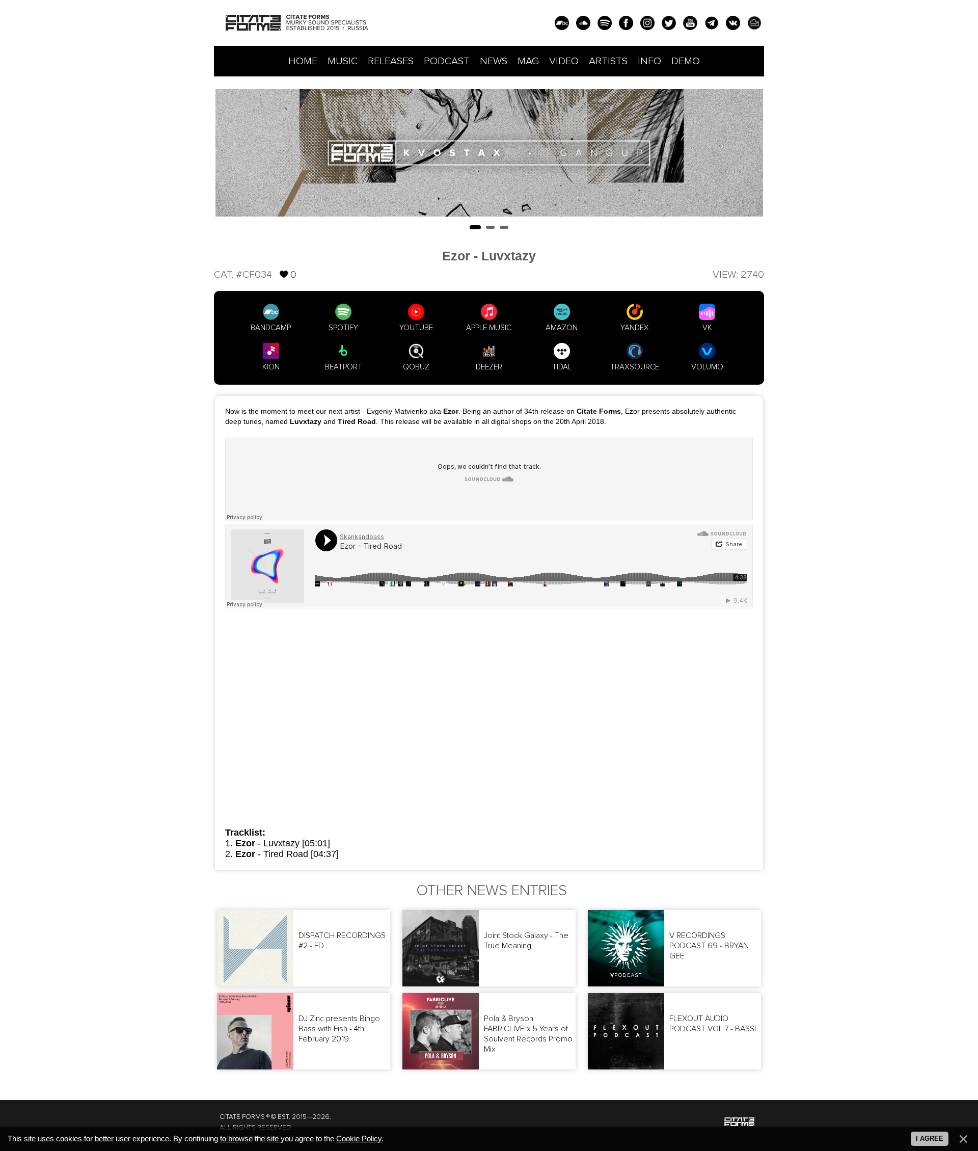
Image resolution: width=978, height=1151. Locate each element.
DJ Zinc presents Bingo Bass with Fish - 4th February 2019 (339, 1028)
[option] (489, 153)
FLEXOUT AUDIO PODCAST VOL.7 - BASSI (712, 1023)
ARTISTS (608, 61)
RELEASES (391, 61)
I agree (929, 1138)
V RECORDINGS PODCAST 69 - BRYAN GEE (709, 945)
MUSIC (343, 61)
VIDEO (564, 61)
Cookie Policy (359, 1139)
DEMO (685, 61)
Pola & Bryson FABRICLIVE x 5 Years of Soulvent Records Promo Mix (528, 1033)
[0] (284, 266)
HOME (302, 61)
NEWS (493, 61)
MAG (528, 61)
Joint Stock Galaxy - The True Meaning (526, 940)
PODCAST (447, 61)
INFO (649, 61)
